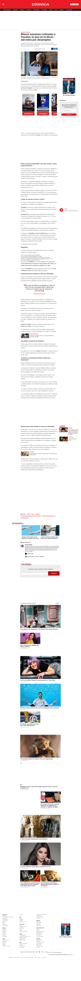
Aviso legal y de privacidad (27, 957)
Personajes (39, 943)
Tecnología (44, 9)
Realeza (4, 941)
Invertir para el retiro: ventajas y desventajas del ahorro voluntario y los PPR (42, 336)
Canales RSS (37, 957)
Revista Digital (74, 4)
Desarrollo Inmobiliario (25, 936)
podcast (65, 209)
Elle (20, 917)
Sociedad (5, 936)
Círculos (4, 942)
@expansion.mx (42, 952)
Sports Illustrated (40, 927)
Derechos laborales (24, 517)
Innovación (39, 915)
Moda (4, 943)
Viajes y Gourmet (6, 946)
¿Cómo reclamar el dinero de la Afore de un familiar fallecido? (49, 537)
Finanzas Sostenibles (41, 914)
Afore (33, 514)
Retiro (29, 514)
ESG (56, 9)
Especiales (39, 925)
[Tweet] (52, 49)
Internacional (36, 9)
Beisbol (38, 930)
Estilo (21, 925)
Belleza (4, 944)
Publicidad (10, 957)
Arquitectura (22, 938)
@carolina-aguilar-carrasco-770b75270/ (35, 556)
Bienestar (39, 944)
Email (35, 574)
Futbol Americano (40, 931)
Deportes (22, 927)
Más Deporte (39, 933)
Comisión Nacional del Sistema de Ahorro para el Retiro (30, 516)
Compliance (17, 957)
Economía (29, 9)
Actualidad (39, 921)
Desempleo (38, 514)
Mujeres (61, 9)
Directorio (44, 957)
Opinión (4, 935)
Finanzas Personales (25, 32)
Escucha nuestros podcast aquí (71, 210)
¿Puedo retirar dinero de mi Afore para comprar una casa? (30, 537)
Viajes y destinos (40, 942)
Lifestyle (39, 935)
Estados (4, 933)
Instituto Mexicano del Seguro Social (48, 516)
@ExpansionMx (30, 553)
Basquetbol (39, 932)
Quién (4, 938)
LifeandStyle (5, 925)
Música (21, 930)
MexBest (38, 938)
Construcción (23, 935)
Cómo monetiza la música (72, 439)
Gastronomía (39, 939)
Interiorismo (22, 939)
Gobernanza (22, 945)
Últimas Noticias (7, 9)
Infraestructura (23, 937)
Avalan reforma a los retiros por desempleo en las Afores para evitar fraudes (43, 454)
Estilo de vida (23, 921)
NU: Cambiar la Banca (69, 95)
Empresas (15, 9)
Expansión (5, 914)
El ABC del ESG (40, 916)
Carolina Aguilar (28, 544)
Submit (53, 573)
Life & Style (22, 924)
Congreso (5, 931)
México (4, 930)
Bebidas (38, 941)
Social (21, 944)
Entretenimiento (23, 926)
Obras (51, 9)
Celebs (21, 920)
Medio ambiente (23, 943)
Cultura (21, 914)
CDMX (4, 932)
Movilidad (22, 947)
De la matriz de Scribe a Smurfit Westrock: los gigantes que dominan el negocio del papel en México (73, 432)
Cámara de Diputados (33, 235)
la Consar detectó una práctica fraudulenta (38, 429)
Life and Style (69, 9)
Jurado (38, 947)
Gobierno (5, 929)
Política (22, 9)
